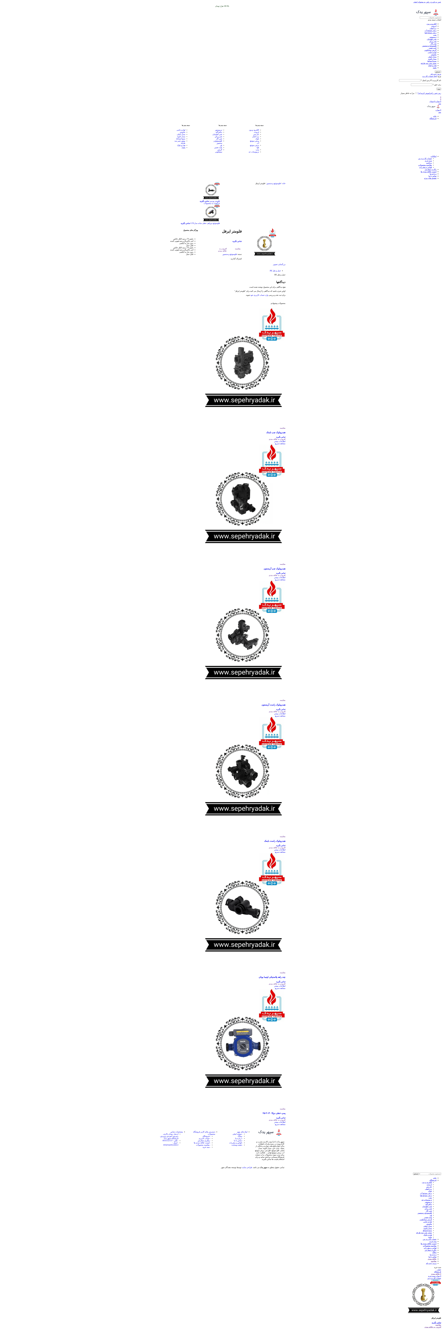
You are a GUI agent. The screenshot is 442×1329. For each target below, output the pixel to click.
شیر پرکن (432, 41)
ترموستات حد (427, 1200)
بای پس (429, 1187)
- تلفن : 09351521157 (170, 1141)
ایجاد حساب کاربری (429, 76)
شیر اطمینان (431, 39)
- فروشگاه (207, 1136)
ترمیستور (432, 37)
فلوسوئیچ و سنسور (429, 46)
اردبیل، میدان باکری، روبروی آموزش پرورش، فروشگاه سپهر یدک (169, 1136)
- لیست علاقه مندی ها (202, 1143)
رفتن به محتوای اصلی (421, 2)
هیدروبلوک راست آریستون (273, 704)
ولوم (434, 68)
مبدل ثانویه (432, 59)
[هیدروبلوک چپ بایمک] (243, 426)
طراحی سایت (247, 1167)
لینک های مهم (242, 1132)
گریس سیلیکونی (430, 50)
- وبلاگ (240, 1136)
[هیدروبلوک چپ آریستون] (243, 562)
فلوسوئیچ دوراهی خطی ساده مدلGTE (205, 223)
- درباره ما (239, 1138)
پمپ (434, 35)
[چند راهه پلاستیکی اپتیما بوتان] (243, 970)
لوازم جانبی (432, 52)
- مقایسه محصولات (203, 1145)
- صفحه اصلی (238, 1134)
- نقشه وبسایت (237, 1145)
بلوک (430, 1191)
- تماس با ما (238, 1141)
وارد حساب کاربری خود (259, 295)
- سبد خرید (207, 1147)
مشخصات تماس (176, 1132)
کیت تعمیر (432, 48)
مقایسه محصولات (425, 165)
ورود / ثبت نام (431, 1263)
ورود (438, 89)
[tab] (275, 271)
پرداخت (429, 163)
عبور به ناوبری (435, 2)
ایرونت (433, 26)
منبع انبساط (431, 61)
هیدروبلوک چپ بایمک (275, 432)
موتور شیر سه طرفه (428, 63)
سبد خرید (428, 161)
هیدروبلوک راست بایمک (274, 841)
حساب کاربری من (425, 158)
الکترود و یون (431, 24)
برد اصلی (433, 28)
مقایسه (433, 1261)
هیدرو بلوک (432, 65)
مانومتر (433, 55)
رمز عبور (437, 85)
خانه (283, 183)
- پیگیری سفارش (204, 1141)
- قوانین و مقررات (236, 1143)
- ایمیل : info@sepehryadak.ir (170, 1144)
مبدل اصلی (432, 57)
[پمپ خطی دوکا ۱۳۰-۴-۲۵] (243, 1107)
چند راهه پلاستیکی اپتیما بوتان (272, 977)
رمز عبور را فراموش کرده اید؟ (429, 93)
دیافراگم (428, 1204)
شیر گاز (433, 44)
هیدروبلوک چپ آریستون (274, 568)
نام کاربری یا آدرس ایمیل (431, 80)
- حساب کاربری (205, 1138)
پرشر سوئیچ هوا (430, 33)
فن (431, 1215)
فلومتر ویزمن (214, 201)
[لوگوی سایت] (426, 15)
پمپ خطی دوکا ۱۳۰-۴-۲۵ (274, 1113)
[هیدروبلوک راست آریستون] (243, 698)
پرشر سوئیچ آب (430, 30)
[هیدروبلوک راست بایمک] (243, 834)
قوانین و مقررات (425, 167)
